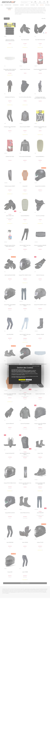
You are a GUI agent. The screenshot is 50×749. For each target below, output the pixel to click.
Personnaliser (28, 379)
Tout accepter (22, 379)
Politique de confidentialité (25, 381)
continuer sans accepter (35, 366)
